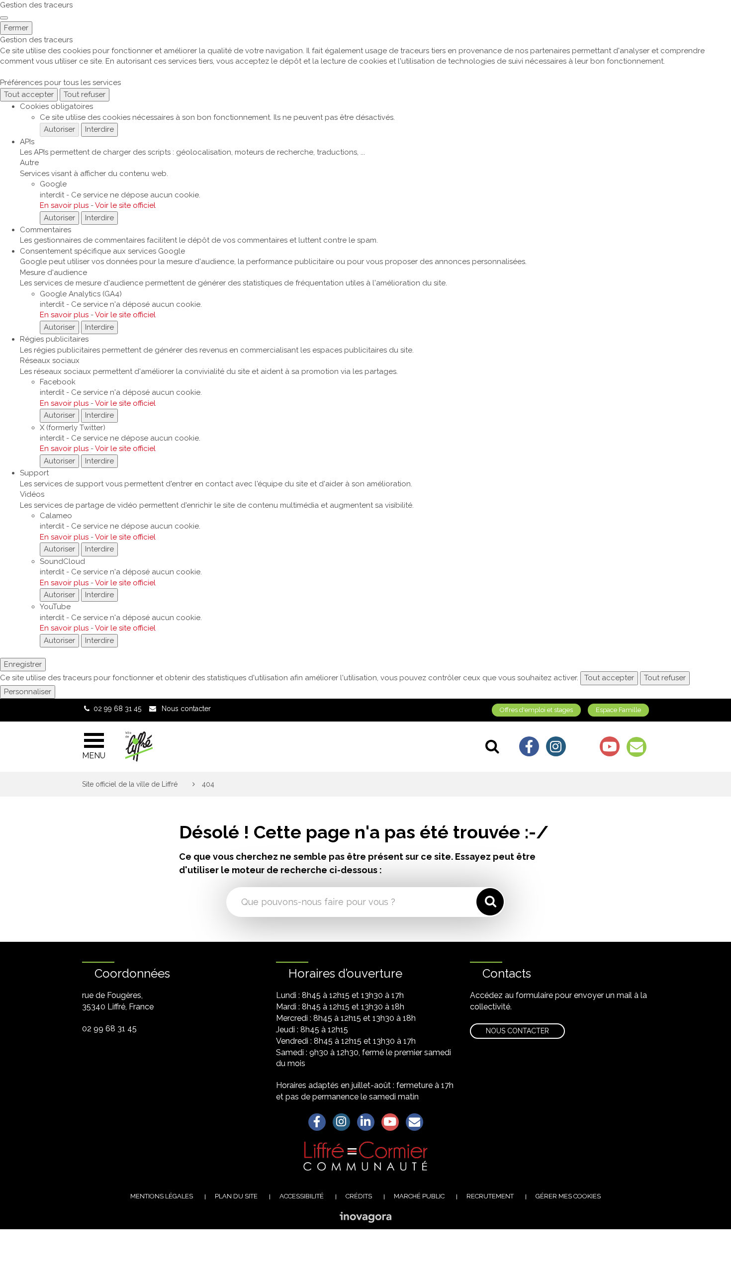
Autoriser (59, 129)
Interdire (99, 129)
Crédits (359, 1196)
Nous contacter (517, 1031)
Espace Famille (618, 710)
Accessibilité (301, 1196)
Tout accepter (29, 94)
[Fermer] (4, 17)
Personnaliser (27, 691)
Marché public (419, 1196)
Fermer (16, 27)
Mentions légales (161, 1196)
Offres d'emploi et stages (536, 710)
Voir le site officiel (125, 205)
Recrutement (490, 1196)
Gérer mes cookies (568, 1196)
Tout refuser (84, 94)
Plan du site (236, 1196)
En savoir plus (64, 205)
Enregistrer (23, 664)
